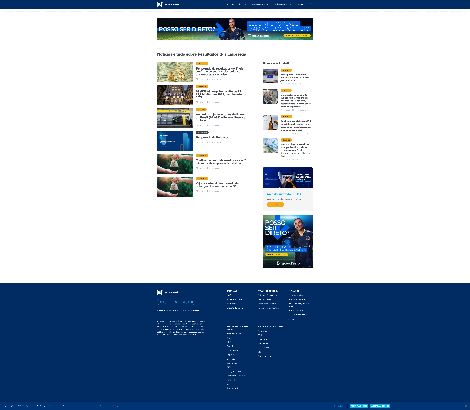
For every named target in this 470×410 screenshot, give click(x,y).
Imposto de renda (235, 308)
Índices (230, 384)
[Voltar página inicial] (168, 4)
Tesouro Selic (233, 388)
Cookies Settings (340, 406)
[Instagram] (160, 302)
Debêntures (263, 343)
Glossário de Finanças (298, 314)
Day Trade (231, 359)
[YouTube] (191, 302)
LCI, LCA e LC (264, 347)
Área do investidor (296, 299)
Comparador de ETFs (236, 375)
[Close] (466, 406)
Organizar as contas (267, 303)
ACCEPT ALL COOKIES (380, 406)
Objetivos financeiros (267, 295)
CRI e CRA (262, 339)
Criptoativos (232, 354)
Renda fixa (263, 331)
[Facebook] (168, 302)
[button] (230, 4)
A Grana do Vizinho (297, 310)
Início (159, 49)
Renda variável (234, 333)
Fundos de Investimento (237, 380)
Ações (229, 338)
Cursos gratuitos (296, 295)
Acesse (275, 205)
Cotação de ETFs (234, 371)
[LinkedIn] (184, 302)
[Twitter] (176, 302)
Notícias (230, 295)
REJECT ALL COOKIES (359, 406)
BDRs (229, 342)
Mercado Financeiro (236, 299)
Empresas (231, 303)
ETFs (229, 367)
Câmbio (230, 346)
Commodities (233, 350)
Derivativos (232, 363)
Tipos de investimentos (268, 308)
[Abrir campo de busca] (310, 4)
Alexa (291, 319)
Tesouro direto (264, 356)
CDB (260, 335)
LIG (259, 352)
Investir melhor (264, 299)
